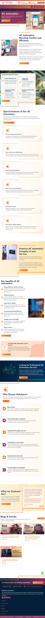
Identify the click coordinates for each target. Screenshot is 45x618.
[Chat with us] (29, 3)
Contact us (6, 401)
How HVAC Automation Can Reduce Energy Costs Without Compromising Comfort (33, 537)
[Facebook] (38, 3)
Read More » (4, 539)
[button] (32, 7)
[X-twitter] (9, 597)
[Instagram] (40, 3)
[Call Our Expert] (19, 3)
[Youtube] (42, 3)
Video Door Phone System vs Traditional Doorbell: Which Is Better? (10, 560)
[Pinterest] (43, 3)
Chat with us (33, 2)
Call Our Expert (22, 2)
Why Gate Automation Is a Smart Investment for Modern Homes (10, 536)
